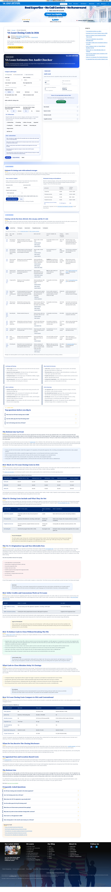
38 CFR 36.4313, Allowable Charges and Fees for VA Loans (16, 829)
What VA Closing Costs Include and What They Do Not (96, 36)
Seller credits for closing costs (11, 100)
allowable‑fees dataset (24, 231)
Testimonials (73, 851)
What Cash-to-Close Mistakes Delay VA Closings (95, 50)
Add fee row (9, 131)
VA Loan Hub (30, 849)
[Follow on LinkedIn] (97, 847)
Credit (50, 858)
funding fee (32, 442)
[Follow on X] (94, 847)
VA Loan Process (31, 858)
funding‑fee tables (70, 344)
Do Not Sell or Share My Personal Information (55, 872)
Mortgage (51, 849)
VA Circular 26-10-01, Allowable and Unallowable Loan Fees (16, 834)
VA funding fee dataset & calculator (65, 206)
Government (27, 228)
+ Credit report (17, 125)
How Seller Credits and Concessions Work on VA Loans (96, 43)
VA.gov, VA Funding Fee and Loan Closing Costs (14, 827)
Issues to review (47, 111)
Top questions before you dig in (93, 31)
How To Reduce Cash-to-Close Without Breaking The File (95, 47)
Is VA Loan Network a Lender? (19, 869)
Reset (23, 157)
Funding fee (45, 228)
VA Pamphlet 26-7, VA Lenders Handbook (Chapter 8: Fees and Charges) (18, 831)
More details (46, 106)
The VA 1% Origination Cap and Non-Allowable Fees (94, 39)
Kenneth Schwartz (21, 37)
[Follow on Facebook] (91, 847)
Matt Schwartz (19, 36)
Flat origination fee (27, 82)
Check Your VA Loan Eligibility (15, 47)
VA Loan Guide (31, 846)
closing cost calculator (9, 472)
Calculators (83, 3)
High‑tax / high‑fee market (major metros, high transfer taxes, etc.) (23, 196)
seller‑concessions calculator (34, 231)
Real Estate (51, 851)
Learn (98, 3)
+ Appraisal (35, 122)
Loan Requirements (32, 854)
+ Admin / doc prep (27, 122)
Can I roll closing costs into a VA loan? (16, 423)
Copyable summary (48, 119)
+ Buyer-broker (9, 128)
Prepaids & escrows (36, 228)
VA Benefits (30, 851)
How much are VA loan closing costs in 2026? (17, 414)
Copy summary (16, 157)
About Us (103, 3)
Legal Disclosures (74, 855)
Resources (91, 3)
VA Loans (75, 3)
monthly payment (71, 746)
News (50, 856)
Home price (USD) (9, 185)
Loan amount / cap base (10, 82)
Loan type (7, 77)
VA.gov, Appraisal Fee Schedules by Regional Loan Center (16, 832)
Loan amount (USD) (27, 185)
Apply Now (72, 846)
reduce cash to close (10, 634)
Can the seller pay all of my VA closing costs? (17, 418)
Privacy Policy (29, 869)
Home (70, 3)
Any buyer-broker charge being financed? (28, 108)
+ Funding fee (9, 125)
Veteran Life (52, 854)
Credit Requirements (32, 853)
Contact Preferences (66, 869)
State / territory (26, 77)
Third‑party (19, 228)
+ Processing (18, 122)
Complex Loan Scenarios (33, 848)
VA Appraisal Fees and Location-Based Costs (97, 59)
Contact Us (73, 853)
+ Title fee (25, 125)
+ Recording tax (32, 125)
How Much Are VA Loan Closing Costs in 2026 (96, 33)
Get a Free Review (61, 101)
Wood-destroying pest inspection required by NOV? (12, 108)
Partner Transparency (75, 856)
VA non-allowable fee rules (64, 502)
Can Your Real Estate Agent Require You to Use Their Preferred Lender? (12, 859)
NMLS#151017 (26, 36)
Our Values (72, 850)
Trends (50, 853)
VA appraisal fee (7, 759)
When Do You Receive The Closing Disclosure (97, 57)
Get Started (63, 3)
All (7, 228)
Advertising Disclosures (44, 869)
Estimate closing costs (12, 199)
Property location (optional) (11, 190)
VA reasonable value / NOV (11, 94)
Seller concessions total (28, 94)
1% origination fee (49, 548)
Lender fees (12, 228)
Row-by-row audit (47, 115)
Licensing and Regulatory (55, 869)
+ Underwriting (9, 122)
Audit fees (8, 157)
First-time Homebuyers (33, 856)
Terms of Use (35, 869)
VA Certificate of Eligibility (33, 859)
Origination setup (9, 89)
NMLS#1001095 (34, 37)
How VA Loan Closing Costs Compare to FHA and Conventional (96, 54)
